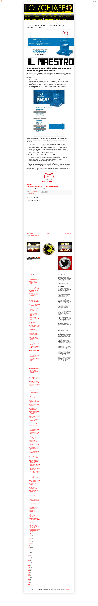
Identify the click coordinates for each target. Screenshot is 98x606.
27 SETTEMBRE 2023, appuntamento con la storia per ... (33, 426)
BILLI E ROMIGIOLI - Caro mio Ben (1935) (34, 491)
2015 (29, 559)
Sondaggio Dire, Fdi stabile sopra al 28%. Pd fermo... (34, 511)
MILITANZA (61, 16)
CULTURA (69, 14)
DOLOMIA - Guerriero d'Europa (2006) (33, 395)
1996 (29, 582)
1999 (29, 577)
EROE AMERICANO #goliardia (32, 323)
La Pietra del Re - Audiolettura (32, 522)
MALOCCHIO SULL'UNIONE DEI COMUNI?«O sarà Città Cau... (34, 530)
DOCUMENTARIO (36, 16)
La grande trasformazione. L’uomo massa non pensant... (34, 496)
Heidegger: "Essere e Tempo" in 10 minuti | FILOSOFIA (33, 314)
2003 (29, 570)
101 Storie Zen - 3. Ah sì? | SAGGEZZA (34, 291)
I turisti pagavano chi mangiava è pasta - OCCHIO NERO (33, 298)
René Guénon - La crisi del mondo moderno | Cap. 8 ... (34, 423)
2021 (29, 549)
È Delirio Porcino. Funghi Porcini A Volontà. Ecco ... (34, 382)
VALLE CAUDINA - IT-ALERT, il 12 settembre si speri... (34, 472)
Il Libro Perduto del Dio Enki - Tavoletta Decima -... (34, 356)
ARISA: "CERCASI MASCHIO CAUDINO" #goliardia (33, 371)
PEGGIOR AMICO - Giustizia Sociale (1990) (34, 469)
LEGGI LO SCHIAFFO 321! (34, 279)
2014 (29, 560)
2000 (29, 575)
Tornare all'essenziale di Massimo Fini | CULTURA (34, 519)
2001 (29, 574)
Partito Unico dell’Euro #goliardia (33, 514)
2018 (29, 554)
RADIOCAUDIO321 (49, 19)
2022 (29, 547)
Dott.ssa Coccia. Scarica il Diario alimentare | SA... (34, 387)
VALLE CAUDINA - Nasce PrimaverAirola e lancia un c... (34, 378)
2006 (29, 569)
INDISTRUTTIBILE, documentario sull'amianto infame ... (34, 375)
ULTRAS (64, 19)
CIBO (49, 14)
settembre (31, 278)
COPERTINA (62, 14)
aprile (30, 540)
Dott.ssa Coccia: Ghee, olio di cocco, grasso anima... (34, 500)
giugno (30, 536)
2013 (29, 562)
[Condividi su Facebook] (45, 192)
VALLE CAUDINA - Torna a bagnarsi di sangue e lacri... (34, 448)
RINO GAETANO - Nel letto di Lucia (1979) (34, 329)
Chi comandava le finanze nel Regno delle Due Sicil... (34, 347)
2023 (29, 271)
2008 (29, 565)
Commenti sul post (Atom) (35, 235)
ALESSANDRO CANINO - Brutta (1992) (34, 311)
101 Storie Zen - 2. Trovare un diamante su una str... (34, 331)
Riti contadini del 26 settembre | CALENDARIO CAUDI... (34, 318)
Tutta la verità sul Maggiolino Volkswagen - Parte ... (34, 385)
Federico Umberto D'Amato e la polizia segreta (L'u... (34, 481)
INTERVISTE (53, 16)
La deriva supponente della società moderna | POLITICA (34, 412)
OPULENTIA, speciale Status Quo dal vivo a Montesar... (34, 326)
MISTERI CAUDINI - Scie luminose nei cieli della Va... (34, 401)
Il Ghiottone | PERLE (33, 445)
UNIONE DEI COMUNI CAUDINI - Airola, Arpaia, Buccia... (34, 308)
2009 (29, 564)
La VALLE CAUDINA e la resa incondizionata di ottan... (33, 363)
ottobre (30, 276)
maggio (30, 538)
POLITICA (40, 19)
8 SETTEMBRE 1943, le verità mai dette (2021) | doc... (34, 457)
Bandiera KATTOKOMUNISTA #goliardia (33, 352)
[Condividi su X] (44, 192)
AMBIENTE (28, 14)
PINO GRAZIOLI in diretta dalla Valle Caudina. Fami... (33, 282)
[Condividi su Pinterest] (47, 192)
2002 (29, 572)
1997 (29, 580)
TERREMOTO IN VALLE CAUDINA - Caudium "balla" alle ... (33, 294)
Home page (49, 233)
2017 (29, 555)
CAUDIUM (43, 14)
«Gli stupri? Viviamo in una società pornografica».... (34, 433)
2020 (29, 550)
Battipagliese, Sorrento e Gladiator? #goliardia (33, 441)
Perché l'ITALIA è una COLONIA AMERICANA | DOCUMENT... (34, 526)
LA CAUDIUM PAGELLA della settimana (33, 409)
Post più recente (30, 233)
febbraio (30, 543)
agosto (30, 533)
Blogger (67, 589)
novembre (31, 274)
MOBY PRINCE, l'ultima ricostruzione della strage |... (34, 334)
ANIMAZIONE (36, 14)
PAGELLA (27, 19)
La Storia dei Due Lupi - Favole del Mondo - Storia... (33, 397)
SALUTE (58, 19)
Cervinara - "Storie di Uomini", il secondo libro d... (34, 477)
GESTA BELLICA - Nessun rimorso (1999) (34, 420)
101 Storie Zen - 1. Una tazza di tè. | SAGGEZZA (34, 366)
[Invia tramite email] (41, 192)
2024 (29, 270)
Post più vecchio (68, 233)
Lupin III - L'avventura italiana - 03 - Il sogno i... (34, 438)
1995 (29, 584)
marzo (30, 541)
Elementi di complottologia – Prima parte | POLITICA (34, 288)
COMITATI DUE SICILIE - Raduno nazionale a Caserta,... (33, 338)
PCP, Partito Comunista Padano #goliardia (33, 342)
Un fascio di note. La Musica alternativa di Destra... (34, 344)
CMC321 (55, 14)
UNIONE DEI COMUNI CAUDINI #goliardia (33, 406)
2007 (29, 567)
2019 (29, 552)
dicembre (31, 273)
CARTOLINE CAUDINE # (33, 392)
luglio (30, 535)
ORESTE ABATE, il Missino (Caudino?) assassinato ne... (34, 452)
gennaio (30, 545)
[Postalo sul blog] (42, 192)
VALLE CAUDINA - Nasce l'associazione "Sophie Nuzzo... (34, 359)
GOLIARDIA (45, 16)
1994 (29, 585)
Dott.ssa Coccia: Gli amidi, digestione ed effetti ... (34, 436)
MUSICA (68, 16)
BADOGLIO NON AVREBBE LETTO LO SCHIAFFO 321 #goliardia (34, 461)
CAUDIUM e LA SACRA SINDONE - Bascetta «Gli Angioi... (34, 301)
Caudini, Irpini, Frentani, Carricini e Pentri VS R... (34, 508)
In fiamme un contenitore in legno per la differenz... (34, 444)
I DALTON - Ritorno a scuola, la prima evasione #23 (34, 305)
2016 (29, 557)
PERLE (34, 19)
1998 (29, 579)
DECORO (27, 16)
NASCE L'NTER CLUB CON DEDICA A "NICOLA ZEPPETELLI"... (34, 504)
